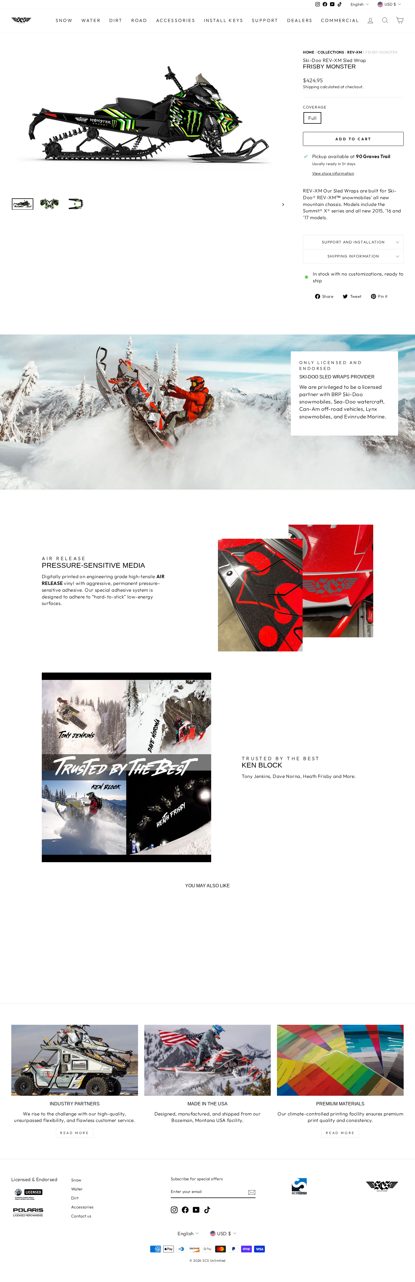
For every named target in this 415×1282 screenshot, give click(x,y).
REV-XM (354, 52)
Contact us (81, 1216)
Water (91, 20)
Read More (74, 1133)
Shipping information (353, 256)
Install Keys (223, 20)
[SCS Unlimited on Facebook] (185, 1209)
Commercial (340, 20)
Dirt (116, 20)
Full (312, 118)
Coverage (314, 107)
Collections (331, 52)
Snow (64, 20)
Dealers (300, 20)
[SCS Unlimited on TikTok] (207, 1209)
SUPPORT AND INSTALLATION (353, 242)
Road (139, 20)
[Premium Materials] (340, 1060)
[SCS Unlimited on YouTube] (196, 1209)
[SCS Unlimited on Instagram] (174, 1209)
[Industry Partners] (74, 1060)
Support (265, 20)
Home (308, 52)
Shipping (311, 86)
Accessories (175, 20)
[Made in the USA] (207, 1060)
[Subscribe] (251, 1192)
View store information (333, 173)
